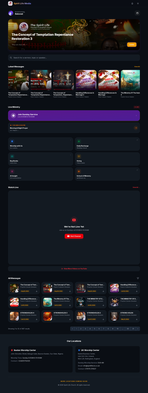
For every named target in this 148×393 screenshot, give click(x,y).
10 (117, 329)
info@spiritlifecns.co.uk (91, 366)
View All (137, 66)
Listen (131, 44)
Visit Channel (75, 236)
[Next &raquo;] (138, 329)
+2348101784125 (24, 361)
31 (133, 329)
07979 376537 (90, 369)
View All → (136, 187)
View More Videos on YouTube (75, 269)
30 (128, 329)
